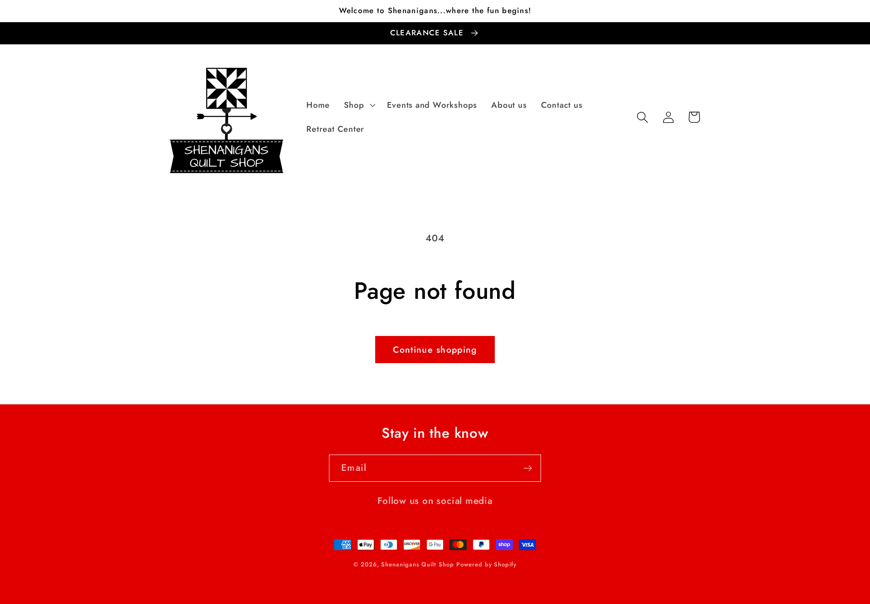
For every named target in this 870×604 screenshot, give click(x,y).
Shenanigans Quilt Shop (417, 564)
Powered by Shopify (486, 564)
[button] (358, 105)
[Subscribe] (528, 468)
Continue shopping (435, 349)
